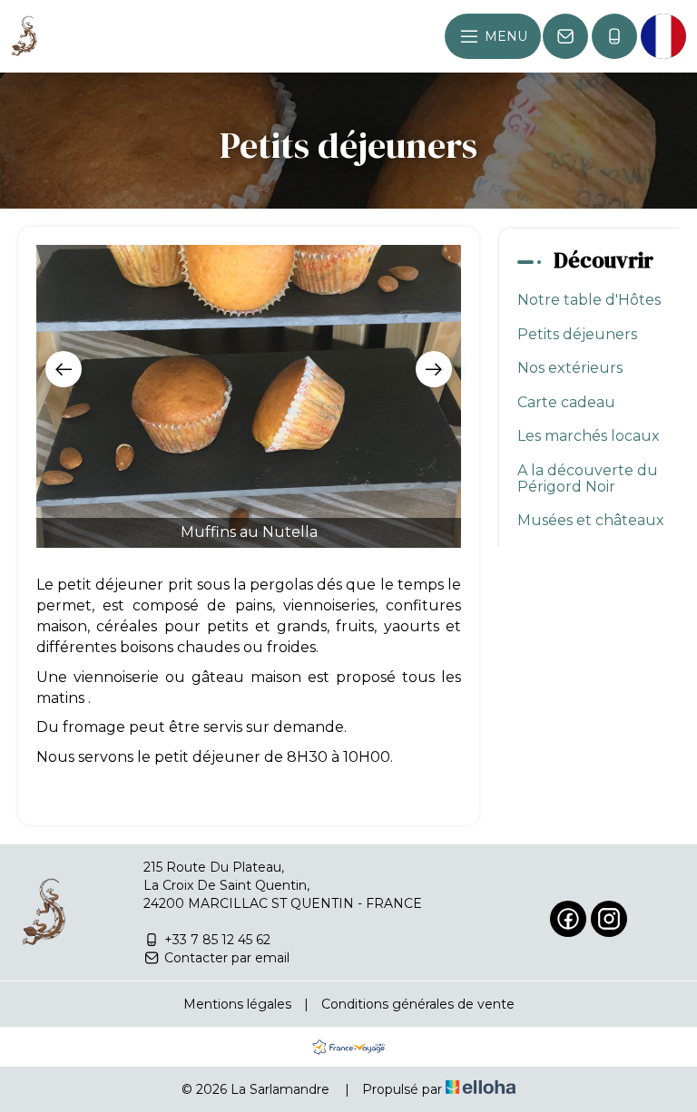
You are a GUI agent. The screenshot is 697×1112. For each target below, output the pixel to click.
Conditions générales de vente (418, 1004)
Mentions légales (237, 1004)
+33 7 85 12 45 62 (217, 940)
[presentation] (63, 369)
